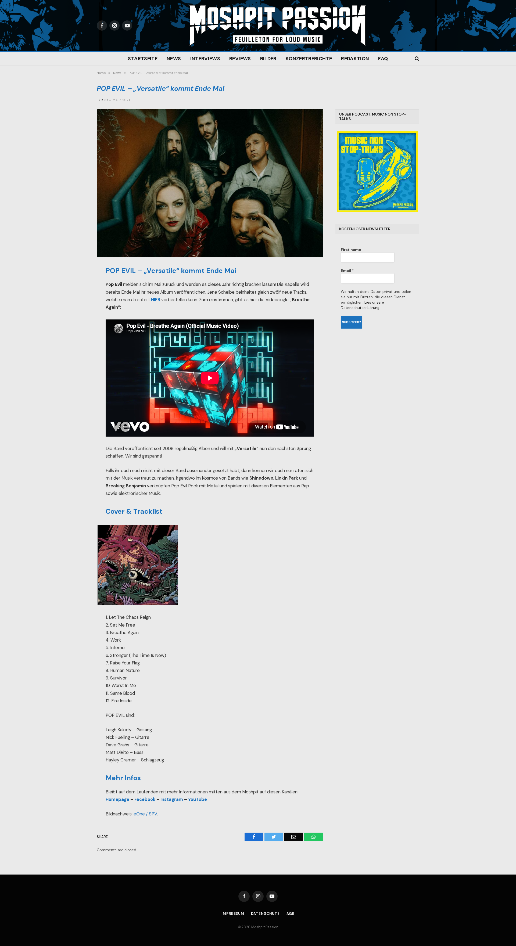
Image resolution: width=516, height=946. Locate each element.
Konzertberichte (309, 58)
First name (351, 249)
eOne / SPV (145, 814)
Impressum (232, 913)
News (174, 58)
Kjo (105, 100)
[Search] (416, 59)
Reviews (240, 58)
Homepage (117, 799)
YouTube (197, 799)
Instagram (171, 799)
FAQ (383, 58)
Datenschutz (265, 913)
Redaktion (355, 58)
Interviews (205, 58)
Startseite (142, 58)
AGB (290, 913)
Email (347, 270)
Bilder (268, 58)
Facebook (144, 799)
